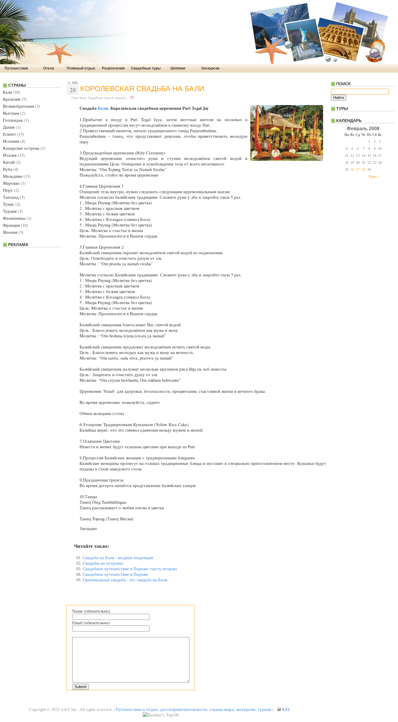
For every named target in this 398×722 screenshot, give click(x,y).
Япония (10, 232)
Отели (48, 68)
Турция (10, 211)
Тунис (8, 204)
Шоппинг (178, 68)
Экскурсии (210, 68)
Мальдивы (12, 176)
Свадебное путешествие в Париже (115, 574)
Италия (10, 155)
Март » (374, 176)
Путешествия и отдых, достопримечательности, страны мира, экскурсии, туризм (193, 709)
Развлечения (113, 68)
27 (358, 169)
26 (352, 169)
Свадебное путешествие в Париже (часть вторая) (130, 568)
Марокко (11, 183)
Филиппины (14, 218)
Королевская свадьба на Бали (142, 89)
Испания (11, 141)
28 (363, 169)
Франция (11, 225)
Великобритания (18, 106)
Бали (7, 92)
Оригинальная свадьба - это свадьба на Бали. (125, 580)
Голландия (13, 120)
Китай (9, 162)
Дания (9, 127)
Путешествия (16, 68)
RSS (285, 709)
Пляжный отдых (81, 68)
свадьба (119, 97)
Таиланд (11, 197)
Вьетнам (11, 113)
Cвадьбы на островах (103, 563)
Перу (8, 190)
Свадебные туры (146, 68)
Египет (9, 134)
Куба (7, 169)
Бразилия (11, 99)
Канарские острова (21, 148)
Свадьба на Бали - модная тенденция (118, 557)
